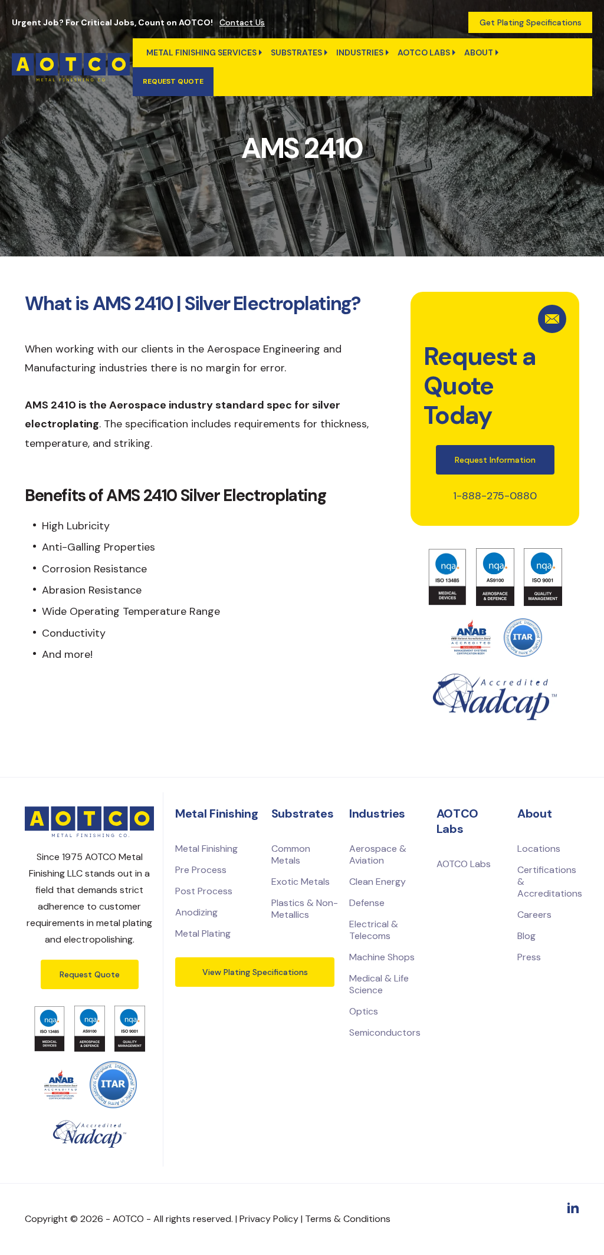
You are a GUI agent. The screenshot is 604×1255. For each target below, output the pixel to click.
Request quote (173, 81)
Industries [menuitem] (359, 52)
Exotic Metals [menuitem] (300, 881)
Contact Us (242, 22)
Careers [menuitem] (534, 914)
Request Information (495, 459)
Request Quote (90, 974)
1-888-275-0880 (495, 496)
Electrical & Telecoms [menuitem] (373, 930)
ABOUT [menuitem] (478, 52)
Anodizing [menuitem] (196, 912)
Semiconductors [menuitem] (385, 1032)
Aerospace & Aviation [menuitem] (377, 854)
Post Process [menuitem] (203, 891)
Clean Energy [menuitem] (377, 881)
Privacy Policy (268, 1219)
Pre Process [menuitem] (200, 870)
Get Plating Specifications (531, 22)
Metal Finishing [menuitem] (206, 848)
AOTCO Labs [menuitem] (424, 52)
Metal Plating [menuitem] (203, 933)
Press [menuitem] (529, 957)
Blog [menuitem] (526, 936)
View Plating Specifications (255, 972)
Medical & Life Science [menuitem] (379, 984)
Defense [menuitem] (367, 903)
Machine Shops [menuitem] (382, 957)
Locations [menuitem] (538, 848)
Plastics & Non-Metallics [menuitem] (304, 909)
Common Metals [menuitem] (290, 854)
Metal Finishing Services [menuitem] (201, 52)
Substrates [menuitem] (296, 52)
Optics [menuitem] (363, 1011)
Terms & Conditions (347, 1219)
